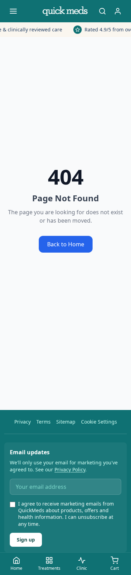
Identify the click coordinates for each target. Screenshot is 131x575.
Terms (43, 421)
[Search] (102, 11)
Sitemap (65, 421)
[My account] (117, 11)
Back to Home (65, 244)
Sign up (26, 539)
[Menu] (13, 11)
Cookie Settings (99, 421)
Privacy (22, 421)
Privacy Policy (69, 469)
